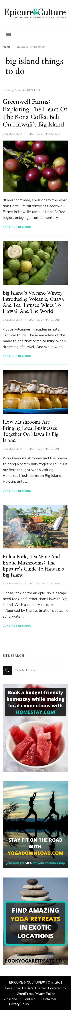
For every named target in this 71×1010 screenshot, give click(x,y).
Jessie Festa (14, 134)
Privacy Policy (45, 994)
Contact (29, 999)
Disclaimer (48, 999)
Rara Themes (37, 988)
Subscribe (10, 999)
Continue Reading (17, 227)
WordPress (25, 994)
